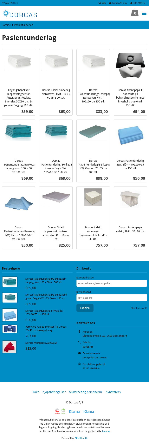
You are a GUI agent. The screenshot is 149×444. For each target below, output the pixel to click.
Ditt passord (83, 292)
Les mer (106, 431)
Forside (6, 25)
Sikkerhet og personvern (85, 392)
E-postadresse (85, 277)
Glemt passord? (139, 308)
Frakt (35, 392)
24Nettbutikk (80, 438)
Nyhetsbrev (113, 392)
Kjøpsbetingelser (54, 392)
